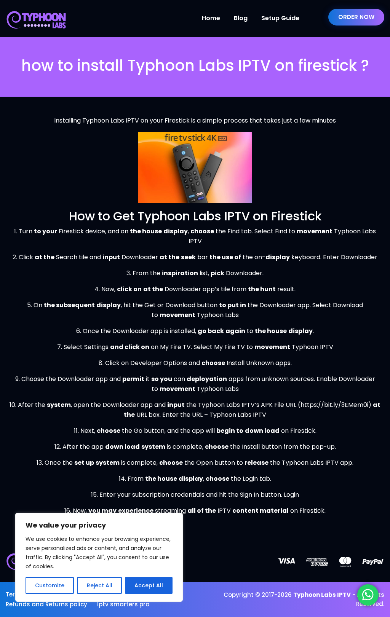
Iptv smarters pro (123, 604)
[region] (99, 557)
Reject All (99, 585)
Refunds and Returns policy (46, 604)
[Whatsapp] (368, 595)
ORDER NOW (356, 17)
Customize (49, 585)
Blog (241, 18)
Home (211, 18)
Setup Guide (280, 18)
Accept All (148, 585)
